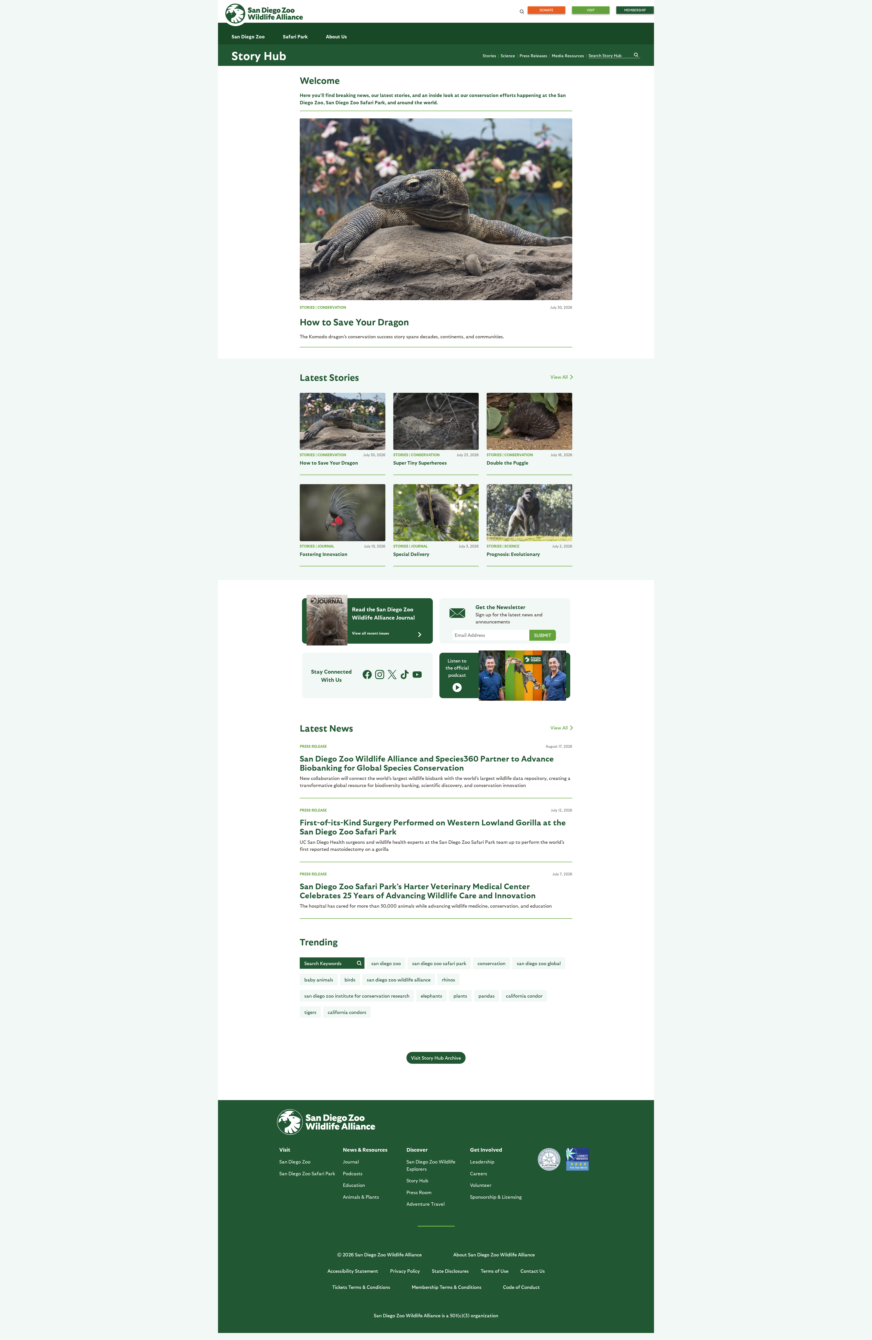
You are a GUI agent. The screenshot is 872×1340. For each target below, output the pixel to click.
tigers (310, 1012)
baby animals (318, 979)
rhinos (448, 979)
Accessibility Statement (352, 1271)
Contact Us (532, 1271)
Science (508, 55)
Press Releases (533, 55)
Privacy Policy (405, 1271)
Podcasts (352, 1173)
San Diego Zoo (294, 1161)
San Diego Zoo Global (539, 963)
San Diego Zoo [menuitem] (248, 36)
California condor (524, 996)
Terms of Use (494, 1271)
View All (559, 377)
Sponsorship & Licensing (496, 1197)
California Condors (347, 1012)
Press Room (419, 1192)
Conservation (331, 307)
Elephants (431, 996)
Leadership (482, 1161)
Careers (478, 1173)
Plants (460, 996)
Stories (489, 55)
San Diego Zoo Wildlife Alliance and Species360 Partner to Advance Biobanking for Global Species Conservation (427, 762)
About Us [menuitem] (336, 36)
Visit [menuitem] (591, 10)
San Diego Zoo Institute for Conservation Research (356, 996)
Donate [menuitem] (546, 10)
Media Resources (568, 55)
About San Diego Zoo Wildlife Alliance (494, 1254)
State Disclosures (450, 1271)
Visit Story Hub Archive (436, 1058)
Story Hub (259, 55)
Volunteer (480, 1185)
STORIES (307, 307)
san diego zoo (386, 963)
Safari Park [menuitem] (295, 36)
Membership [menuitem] (635, 10)
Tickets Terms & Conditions (361, 1287)
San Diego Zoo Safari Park (439, 963)
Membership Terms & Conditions (446, 1287)
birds (349, 979)
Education (354, 1185)
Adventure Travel (425, 1204)
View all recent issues (370, 633)
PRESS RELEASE (313, 746)
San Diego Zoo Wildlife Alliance (399, 979)
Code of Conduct (521, 1287)
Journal (325, 546)
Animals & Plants (361, 1197)
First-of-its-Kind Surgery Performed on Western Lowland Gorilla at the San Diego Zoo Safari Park (433, 826)
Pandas (486, 996)
